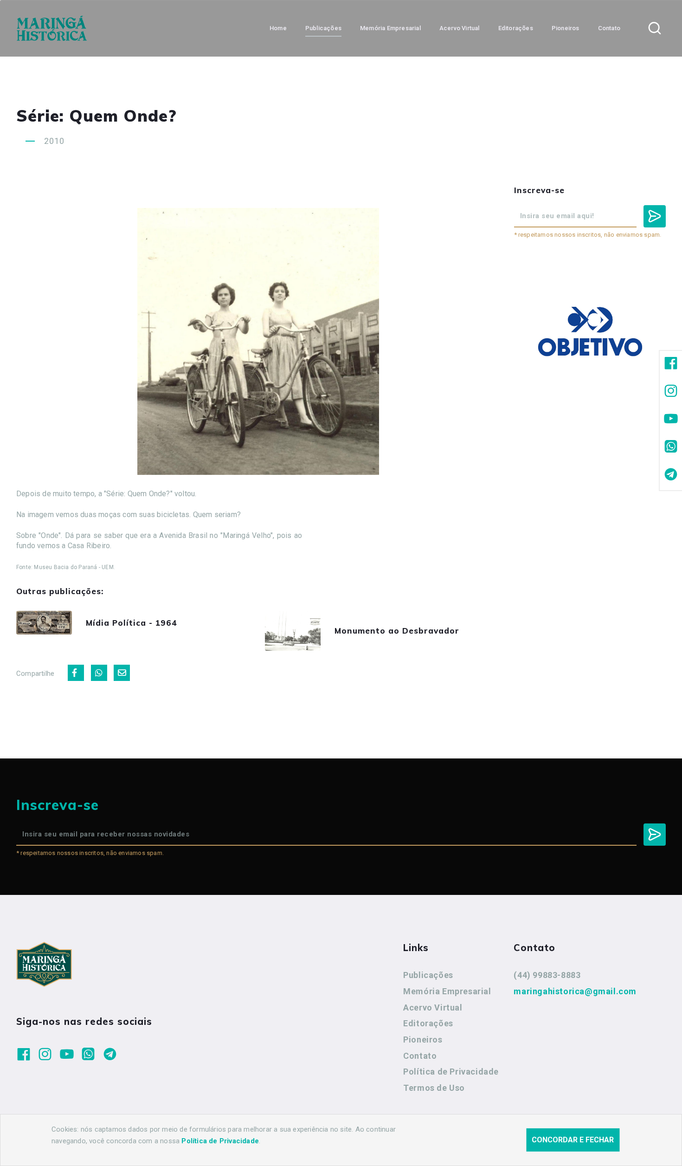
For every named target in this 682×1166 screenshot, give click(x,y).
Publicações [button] (323, 28)
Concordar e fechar (573, 1139)
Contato (420, 1056)
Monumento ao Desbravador (397, 630)
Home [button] (278, 28)
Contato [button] (609, 28)
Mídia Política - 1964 (131, 623)
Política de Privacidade (451, 1071)
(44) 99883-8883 (547, 975)
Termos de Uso (434, 1088)
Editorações (428, 1023)
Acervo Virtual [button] (459, 28)
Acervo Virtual (432, 1007)
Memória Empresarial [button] (390, 28)
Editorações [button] (515, 28)
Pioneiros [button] (565, 28)
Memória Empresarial (447, 991)
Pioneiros (422, 1039)
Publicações (428, 975)
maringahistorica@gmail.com (575, 991)
